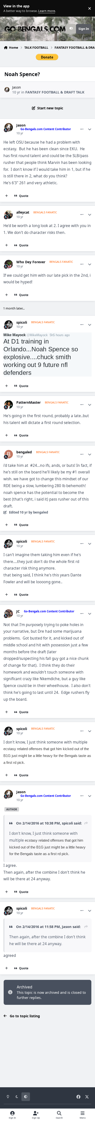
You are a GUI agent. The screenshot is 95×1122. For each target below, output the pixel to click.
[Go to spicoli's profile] (8, 324)
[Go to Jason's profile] (7, 89)
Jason (16, 87)
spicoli (21, 322)
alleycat (22, 212)
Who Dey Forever (30, 262)
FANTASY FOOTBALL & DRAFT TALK (54, 92)
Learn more (9, 8)
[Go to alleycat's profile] (8, 214)
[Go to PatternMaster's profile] (8, 404)
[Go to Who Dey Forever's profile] (8, 264)
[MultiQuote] (6, 196)
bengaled (24, 452)
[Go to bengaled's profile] (8, 454)
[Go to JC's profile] (8, 613)
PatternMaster (28, 402)
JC (18, 611)
